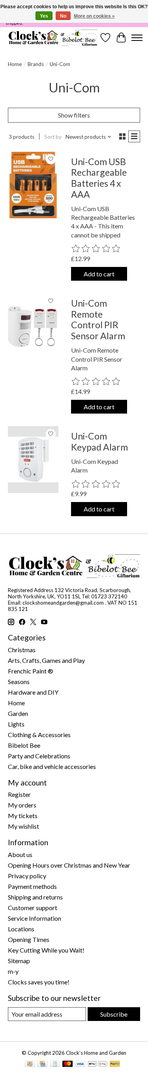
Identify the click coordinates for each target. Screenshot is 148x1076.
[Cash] (30, 1064)
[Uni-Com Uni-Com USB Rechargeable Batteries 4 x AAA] (33, 185)
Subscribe (113, 1014)
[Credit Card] (42, 1064)
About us (20, 854)
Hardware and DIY (33, 692)
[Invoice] (55, 1064)
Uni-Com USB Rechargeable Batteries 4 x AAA (99, 178)
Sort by (53, 137)
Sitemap (19, 960)
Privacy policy (27, 875)
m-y (13, 971)
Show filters (74, 115)
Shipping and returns (35, 897)
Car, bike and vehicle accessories (52, 766)
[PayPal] (115, 1064)
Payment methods (32, 886)
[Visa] (80, 1064)
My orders (22, 805)
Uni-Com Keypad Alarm (99, 441)
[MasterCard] (67, 1064)
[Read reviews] (96, 249)
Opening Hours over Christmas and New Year (69, 865)
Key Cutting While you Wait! (46, 950)
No (63, 16)
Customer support (32, 907)
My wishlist (23, 826)
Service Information (34, 918)
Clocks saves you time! (38, 982)
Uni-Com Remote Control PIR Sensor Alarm (98, 319)
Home (15, 64)
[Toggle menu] (137, 38)
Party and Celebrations (39, 756)
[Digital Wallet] (97, 1064)
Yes (44, 16)
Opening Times (28, 939)
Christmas (22, 649)
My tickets (22, 815)
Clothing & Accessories (39, 734)
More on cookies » (94, 16)
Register (19, 794)
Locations (21, 929)
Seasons (19, 681)
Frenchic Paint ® (30, 671)
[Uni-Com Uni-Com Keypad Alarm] (33, 459)
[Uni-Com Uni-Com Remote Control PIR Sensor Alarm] (33, 326)
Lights (16, 724)
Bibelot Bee (24, 745)
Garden (18, 713)
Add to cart (99, 274)
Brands (36, 64)
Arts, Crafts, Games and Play (46, 660)
